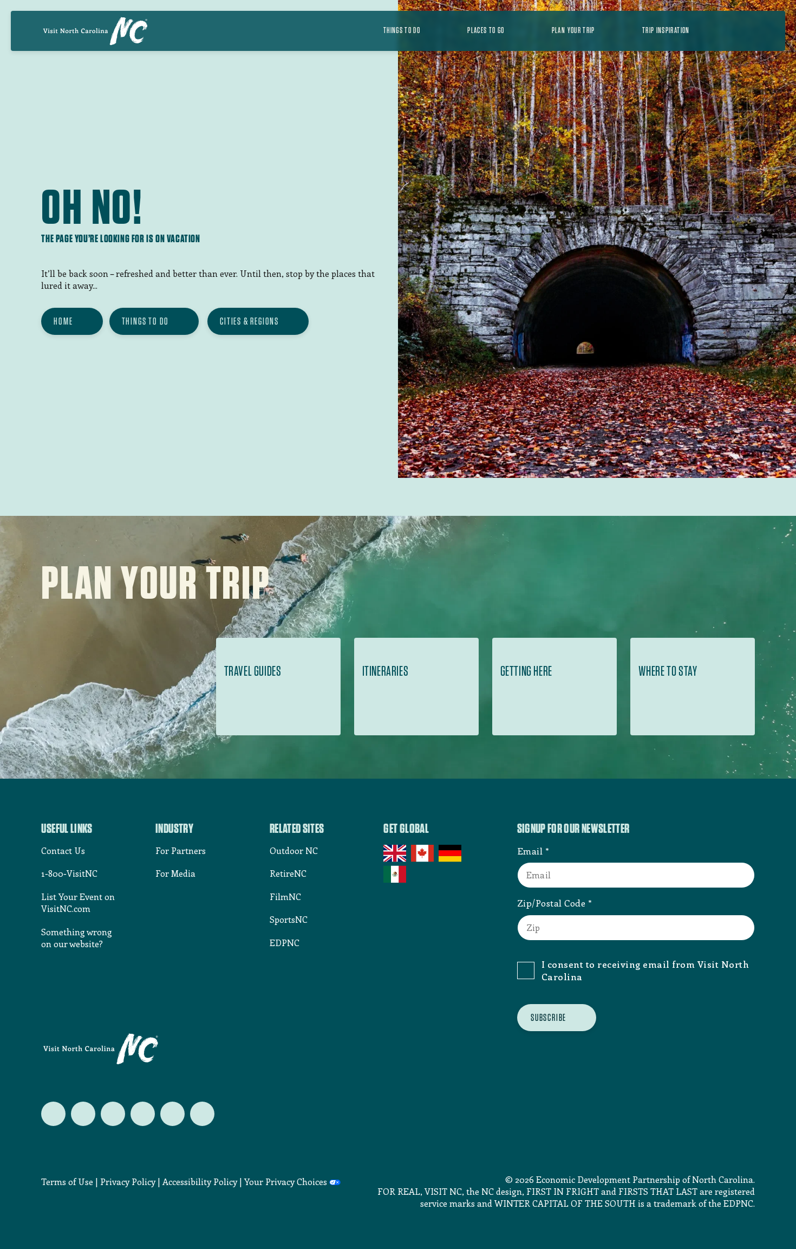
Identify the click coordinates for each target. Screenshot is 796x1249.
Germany (451, 853)
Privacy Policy (127, 1181)
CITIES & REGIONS (249, 321)
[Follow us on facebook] (83, 1114)
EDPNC (284, 942)
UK (395, 853)
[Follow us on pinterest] (143, 1114)
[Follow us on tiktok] (202, 1114)
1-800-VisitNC (69, 873)
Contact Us (63, 850)
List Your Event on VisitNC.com (78, 902)
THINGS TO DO (145, 321)
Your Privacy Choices (285, 1181)
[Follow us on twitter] (53, 1114)
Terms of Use (67, 1181)
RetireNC (288, 873)
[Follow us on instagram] (113, 1114)
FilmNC (285, 896)
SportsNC (289, 919)
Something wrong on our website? (76, 937)
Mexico (395, 874)
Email (530, 851)
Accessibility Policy (199, 1181)
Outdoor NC (294, 850)
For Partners (180, 850)
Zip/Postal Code (551, 903)
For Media (175, 873)
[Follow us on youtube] (172, 1114)
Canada (423, 853)
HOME (63, 321)
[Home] (95, 30)
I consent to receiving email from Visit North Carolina (645, 970)
